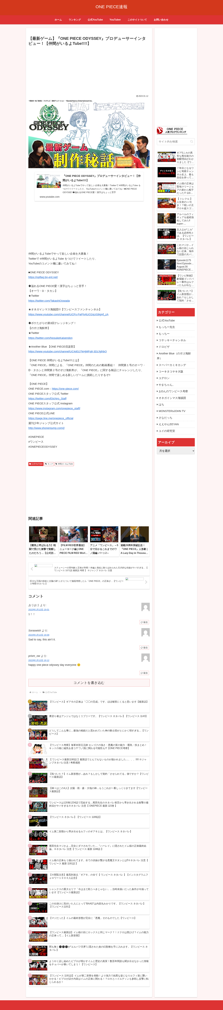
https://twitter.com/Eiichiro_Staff (47, 398)
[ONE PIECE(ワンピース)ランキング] (172, 130)
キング (50, 464)
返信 (145, 622)
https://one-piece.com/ (65, 388)
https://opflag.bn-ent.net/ (43, 277)
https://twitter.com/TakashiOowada (49, 300)
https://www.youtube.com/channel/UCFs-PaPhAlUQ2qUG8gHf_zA (68, 314)
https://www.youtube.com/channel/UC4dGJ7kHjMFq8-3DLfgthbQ (67, 351)
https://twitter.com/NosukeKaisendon (50, 338)
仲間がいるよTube (65, 464)
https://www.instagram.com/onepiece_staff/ (54, 408)
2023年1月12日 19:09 (38, 635)
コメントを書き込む (89, 683)
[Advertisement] (89, 69)
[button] (191, 141)
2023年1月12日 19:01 (38, 609)
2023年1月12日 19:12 (38, 660)
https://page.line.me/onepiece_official (50, 418)
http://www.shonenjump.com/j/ (46, 428)
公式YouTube (37, 464)
